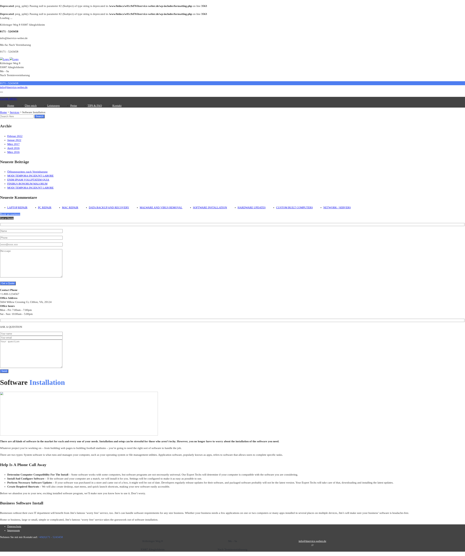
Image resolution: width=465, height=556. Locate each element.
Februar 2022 (15, 136)
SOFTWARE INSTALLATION (210, 207)
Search (39, 116)
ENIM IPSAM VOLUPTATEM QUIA (28, 179)
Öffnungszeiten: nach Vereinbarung (27, 171)
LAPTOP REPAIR (17, 207)
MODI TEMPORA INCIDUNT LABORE (30, 175)
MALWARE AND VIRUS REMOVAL (161, 207)
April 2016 (13, 148)
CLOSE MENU (8, 98)
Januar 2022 (14, 140)
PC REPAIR (44, 207)
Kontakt (117, 105)
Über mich (31, 105)
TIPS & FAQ (95, 105)
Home (10, 105)
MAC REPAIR (70, 207)
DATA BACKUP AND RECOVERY (109, 207)
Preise (73, 105)
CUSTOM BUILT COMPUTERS (294, 207)
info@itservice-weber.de (14, 87)
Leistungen (53, 105)
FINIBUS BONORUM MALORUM (27, 183)
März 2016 (13, 152)
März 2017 (13, 144)
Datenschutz (14, 526)
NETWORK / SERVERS (337, 207)
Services (14, 112)
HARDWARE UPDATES (252, 207)
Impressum (13, 530)
